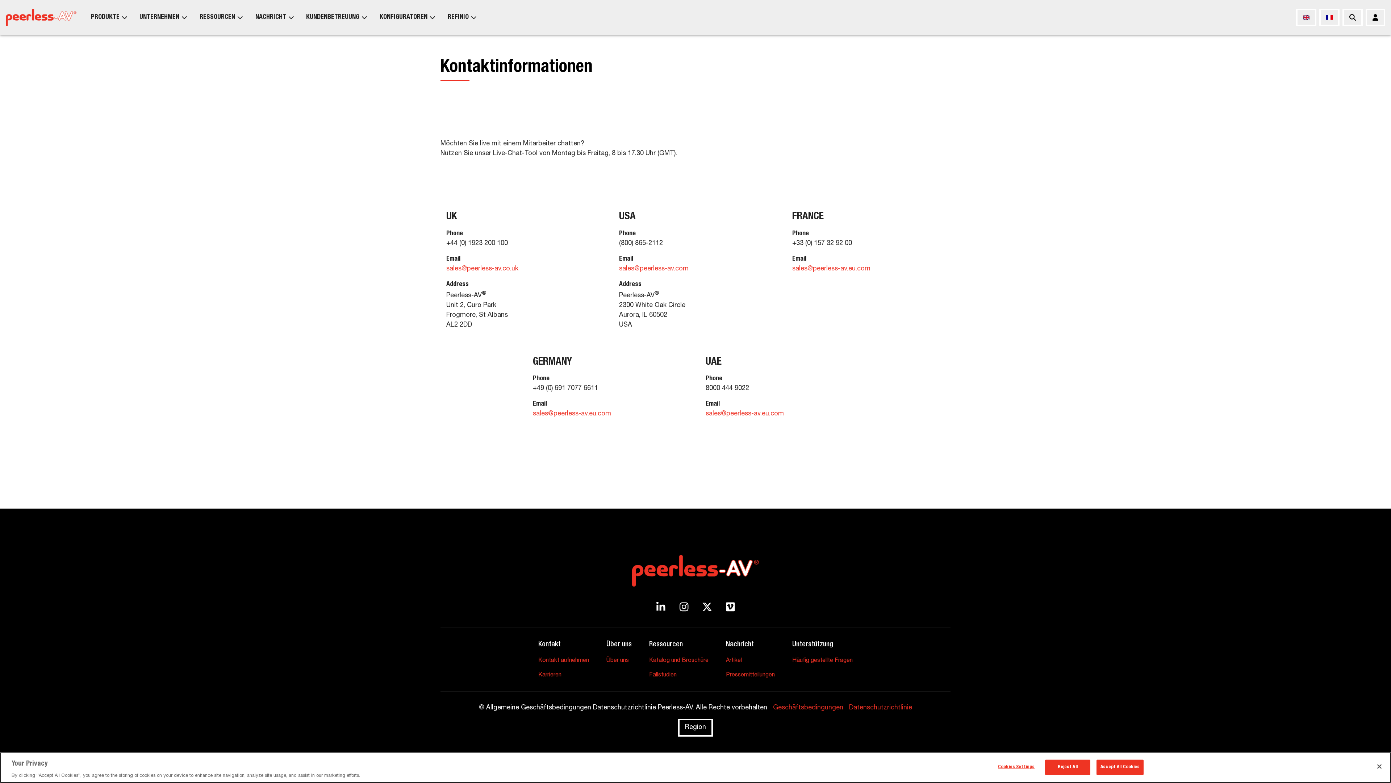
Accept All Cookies (1120, 767)
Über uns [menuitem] (617, 661)
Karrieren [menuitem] (549, 675)
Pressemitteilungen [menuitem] (750, 675)
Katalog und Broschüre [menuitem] (679, 661)
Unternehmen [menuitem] (159, 17)
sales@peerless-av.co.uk (482, 269)
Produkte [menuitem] (105, 17)
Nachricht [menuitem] (270, 17)
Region (695, 727)
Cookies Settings (1016, 767)
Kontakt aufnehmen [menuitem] (563, 661)
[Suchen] (1352, 17)
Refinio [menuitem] (458, 17)
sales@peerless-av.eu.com (831, 269)
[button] (522, 273)
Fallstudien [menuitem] (663, 675)
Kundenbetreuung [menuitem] (332, 17)
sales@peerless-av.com (654, 269)
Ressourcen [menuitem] (217, 17)
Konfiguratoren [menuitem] (403, 17)
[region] (695, 768)
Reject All (1067, 767)
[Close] (1379, 766)
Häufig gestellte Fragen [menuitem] (822, 661)
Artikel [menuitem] (734, 661)
